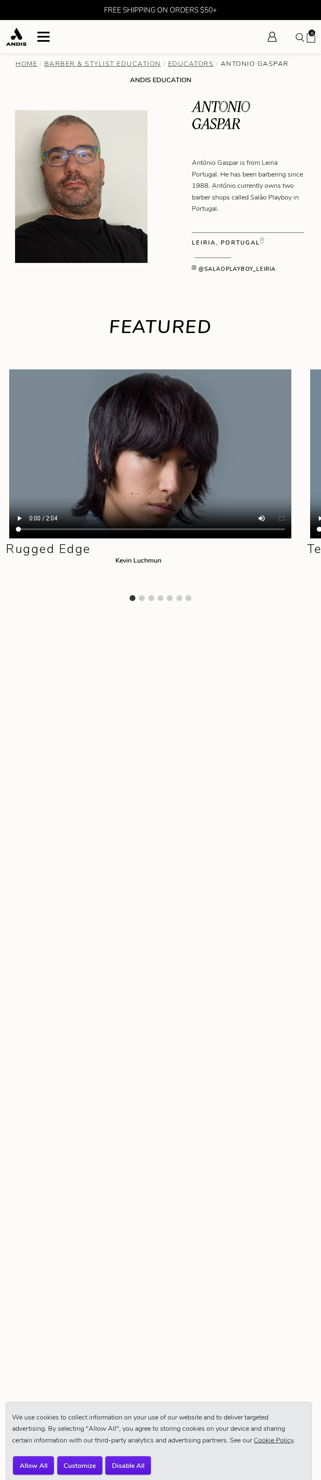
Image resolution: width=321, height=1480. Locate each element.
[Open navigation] (43, 37)
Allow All (34, 1465)
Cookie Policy (273, 1440)
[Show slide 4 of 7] (160, 598)
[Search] (299, 37)
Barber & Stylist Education (102, 63)
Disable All (128, 1465)
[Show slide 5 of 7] (170, 598)
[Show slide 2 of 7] (142, 598)
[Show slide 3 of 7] (151, 598)
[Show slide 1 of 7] (132, 598)
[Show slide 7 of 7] (188, 598)
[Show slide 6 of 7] (179, 598)
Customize (80, 1465)
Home (26, 63)
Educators (191, 63)
